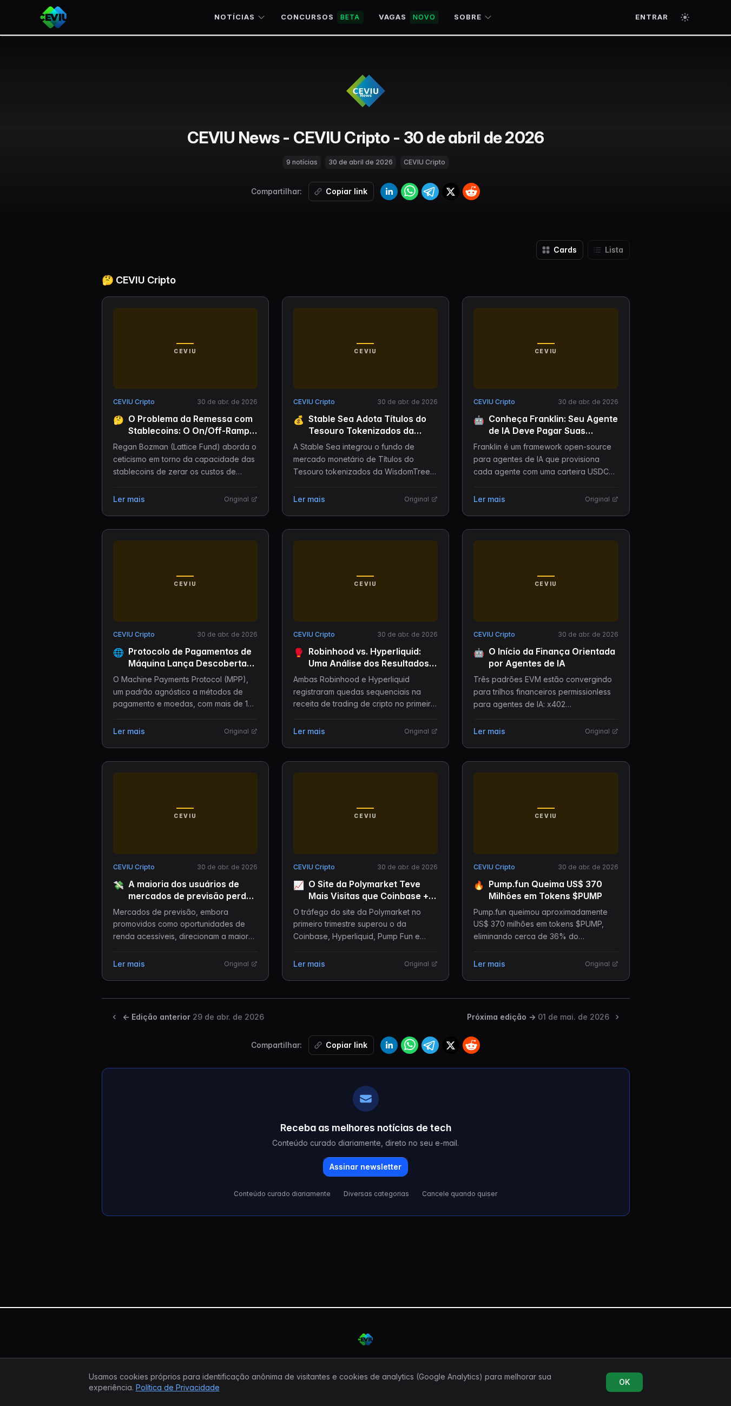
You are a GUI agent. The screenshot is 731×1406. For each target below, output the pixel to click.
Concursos (320, 16)
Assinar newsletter (365, 1166)
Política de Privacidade (178, 1387)
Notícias (234, 16)
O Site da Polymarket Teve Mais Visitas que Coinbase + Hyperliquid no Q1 (368, 896)
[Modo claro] (685, 17)
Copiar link (346, 191)
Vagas (407, 16)
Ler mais (129, 499)
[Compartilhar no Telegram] (430, 191)
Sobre (468, 16)
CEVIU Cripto (134, 402)
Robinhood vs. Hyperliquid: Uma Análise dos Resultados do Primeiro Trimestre (368, 663)
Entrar (651, 16)
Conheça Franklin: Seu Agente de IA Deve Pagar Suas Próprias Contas (553, 430)
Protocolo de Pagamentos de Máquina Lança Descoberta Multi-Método (190, 663)
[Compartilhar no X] (450, 191)
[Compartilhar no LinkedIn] (389, 191)
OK (624, 1382)
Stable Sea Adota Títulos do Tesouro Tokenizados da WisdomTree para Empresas (368, 430)
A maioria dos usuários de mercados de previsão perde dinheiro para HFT (190, 896)
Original (236, 499)
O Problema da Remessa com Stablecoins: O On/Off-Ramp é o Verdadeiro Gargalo (192, 430)
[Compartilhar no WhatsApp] (409, 191)
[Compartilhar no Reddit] (471, 191)
